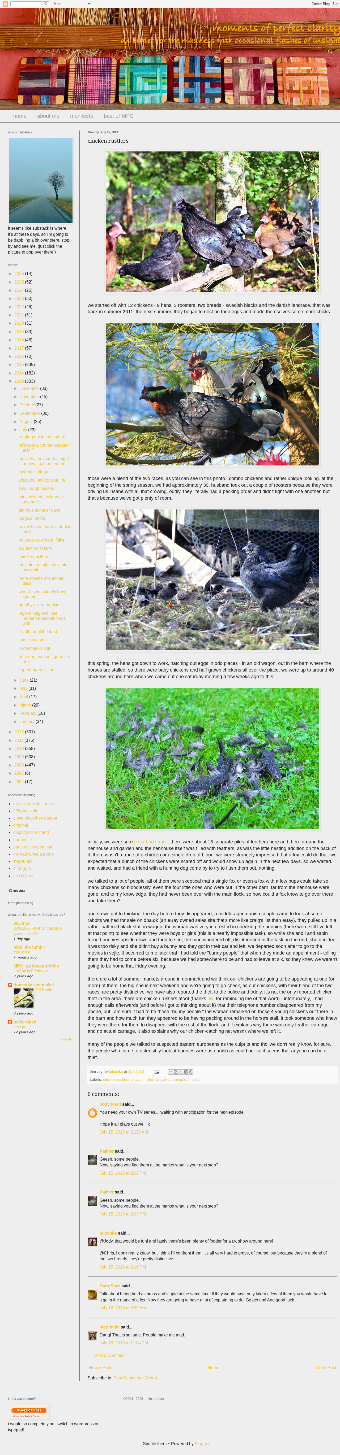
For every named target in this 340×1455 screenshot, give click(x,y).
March (25, 705)
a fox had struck (151, 841)
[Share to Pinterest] (190, 1072)
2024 (19, 290)
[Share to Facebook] (185, 1072)
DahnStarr (110, 1286)
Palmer (107, 1151)
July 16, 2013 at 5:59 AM (123, 1308)
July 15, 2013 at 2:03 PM (123, 1214)
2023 (19, 298)
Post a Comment (110, 1355)
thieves (194, 1079)
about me (48, 116)
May (23, 688)
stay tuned (23, 861)
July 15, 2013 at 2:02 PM (123, 1173)
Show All (65, 1039)
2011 (19, 740)
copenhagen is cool (37, 670)
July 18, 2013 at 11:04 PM (124, 1343)
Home (213, 1367)
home (20, 116)
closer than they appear (35, 818)
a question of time (35, 548)
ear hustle (22, 840)
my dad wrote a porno (33, 854)
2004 (19, 781)
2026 (19, 273)
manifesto (81, 116)
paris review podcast (32, 847)
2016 (19, 356)
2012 (19, 732)
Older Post (326, 1367)
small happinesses (36, 488)
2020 (19, 323)
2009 (19, 757)
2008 (19, 765)
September (30, 413)
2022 (19, 306)
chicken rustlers (116, 1079)
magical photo (32, 518)
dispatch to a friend (31, 832)
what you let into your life (42, 480)
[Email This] (170, 1072)
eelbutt (19, 1027)
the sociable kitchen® (33, 803)
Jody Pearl (110, 1104)
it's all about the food (38, 631)
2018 (19, 340)
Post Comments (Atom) (135, 1378)
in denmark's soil (34, 648)
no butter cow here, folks (41, 540)
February (28, 713)
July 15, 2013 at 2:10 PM (123, 1267)
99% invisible (26, 811)
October (27, 405)
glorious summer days (39, 510)
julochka (108, 1233)
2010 (19, 748)
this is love (23, 876)
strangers (22, 868)
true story (22, 952)
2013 (19, 381)
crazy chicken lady (146, 1079)
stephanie (110, 1327)
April (24, 697)
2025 (19, 282)
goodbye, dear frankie (39, 605)
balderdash (25, 1022)
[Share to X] (180, 1072)
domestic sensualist (34, 985)
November (29, 396)
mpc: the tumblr (29, 947)
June (24, 680)
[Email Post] (156, 1071)
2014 (19, 373)
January (27, 721)
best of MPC (118, 116)
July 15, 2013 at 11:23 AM (124, 1132)
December (29, 388)
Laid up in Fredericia (31, 971)
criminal (20, 825)
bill (210, 998)
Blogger (202, 1443)
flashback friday (33, 472)
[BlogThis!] (175, 1072)
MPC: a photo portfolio (36, 966)
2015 (19, 364)
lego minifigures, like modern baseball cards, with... (43, 618)
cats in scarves (32, 640)
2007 (19, 773)
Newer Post (100, 1367)
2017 (19, 348)
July (23, 430)
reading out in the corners (42, 437)
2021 (19, 315)
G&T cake (44, 989)
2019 (19, 331)
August (26, 421)
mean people (175, 1079)
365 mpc (22, 923)
